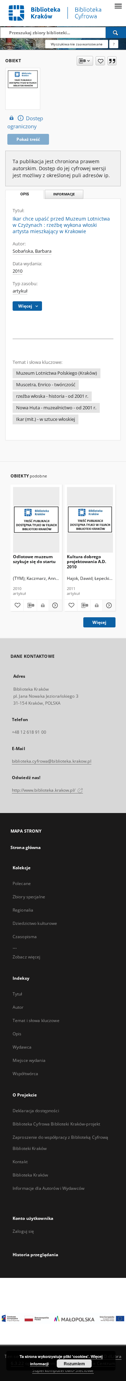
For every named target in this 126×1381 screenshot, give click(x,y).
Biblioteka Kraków (30, 1175)
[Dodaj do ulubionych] (100, 60)
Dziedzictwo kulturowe (35, 923)
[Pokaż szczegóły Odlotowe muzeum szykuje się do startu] (54, 605)
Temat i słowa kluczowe (36, 1020)
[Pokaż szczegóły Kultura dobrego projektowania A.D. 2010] (108, 605)
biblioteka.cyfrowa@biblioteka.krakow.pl (51, 761)
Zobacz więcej (27, 957)
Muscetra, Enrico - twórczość (45, 385)
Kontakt (20, 1162)
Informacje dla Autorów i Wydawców (48, 1188)
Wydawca (22, 1047)
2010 (17, 271)
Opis (17, 1034)
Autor (18, 1007)
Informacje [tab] (64, 194)
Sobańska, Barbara (32, 251)
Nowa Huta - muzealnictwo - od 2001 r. (56, 408)
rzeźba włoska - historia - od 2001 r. (52, 396)
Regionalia (23, 910)
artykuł (20, 291)
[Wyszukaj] (116, 32)
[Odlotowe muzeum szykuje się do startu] (36, 519)
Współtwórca (25, 1074)
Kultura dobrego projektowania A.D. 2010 (86, 561)
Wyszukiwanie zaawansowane (77, 44)
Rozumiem (74, 1363)
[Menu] (118, 5)
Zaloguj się (23, 1231)
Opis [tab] (24, 194)
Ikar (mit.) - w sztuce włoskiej (45, 419)
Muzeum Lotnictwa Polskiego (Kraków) (56, 373)
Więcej (99, 622)
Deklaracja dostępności (36, 1111)
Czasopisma (25, 937)
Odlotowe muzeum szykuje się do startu (34, 559)
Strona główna (25, 847)
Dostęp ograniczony (25, 122)
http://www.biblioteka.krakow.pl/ (44, 790)
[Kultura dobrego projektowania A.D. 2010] (90, 519)
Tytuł (17, 994)
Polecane (22, 883)
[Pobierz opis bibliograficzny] (30, 605)
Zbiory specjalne (29, 897)
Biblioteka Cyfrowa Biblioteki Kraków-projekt (56, 1124)
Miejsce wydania (29, 1060)
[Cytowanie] (112, 60)
